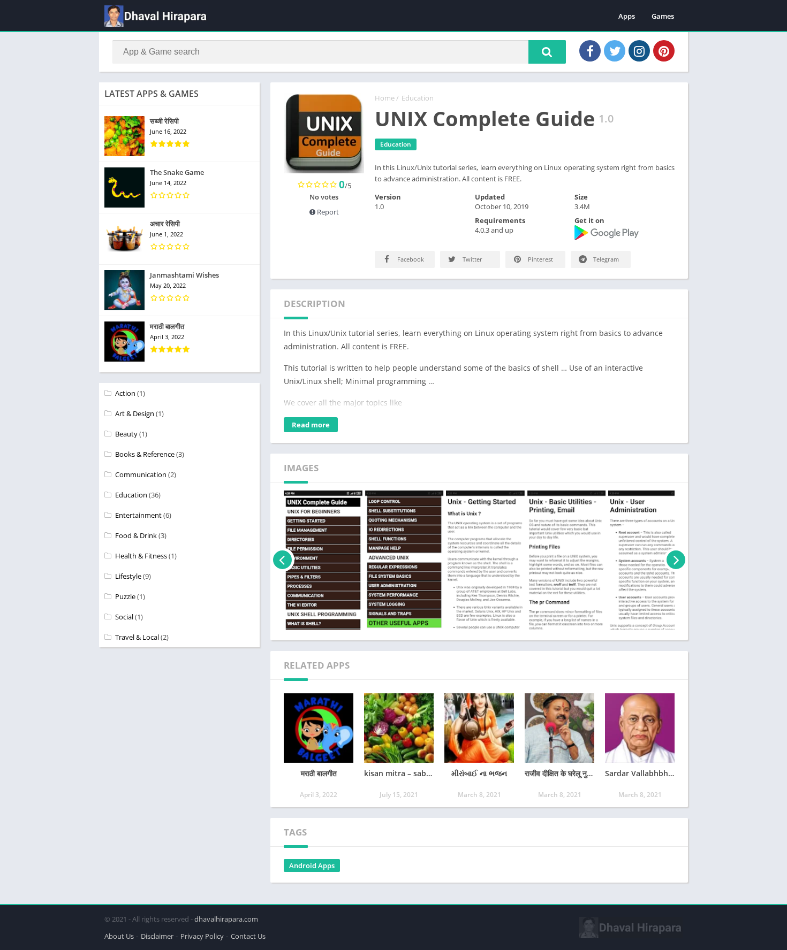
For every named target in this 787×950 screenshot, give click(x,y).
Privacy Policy (202, 936)
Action (125, 393)
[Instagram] (639, 51)
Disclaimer (157, 936)
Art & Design (134, 413)
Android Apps (312, 865)
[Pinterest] (664, 51)
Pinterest (539, 259)
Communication (141, 474)
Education (418, 98)
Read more (311, 425)
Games (663, 16)
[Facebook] (590, 51)
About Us (119, 936)
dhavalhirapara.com (226, 919)
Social (124, 617)
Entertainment (138, 515)
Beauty (126, 434)
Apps (626, 16)
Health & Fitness (141, 556)
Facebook (410, 259)
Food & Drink (136, 535)
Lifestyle (128, 576)
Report (327, 212)
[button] (547, 52)
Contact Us (248, 936)
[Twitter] (614, 51)
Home (385, 98)
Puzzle (125, 596)
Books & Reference (145, 454)
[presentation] (282, 560)
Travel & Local (137, 637)
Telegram (605, 259)
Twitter (471, 259)
